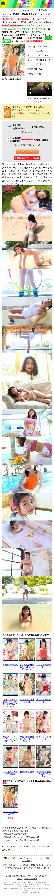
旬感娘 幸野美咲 (10, 664)
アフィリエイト (30, 878)
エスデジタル (22, 34)
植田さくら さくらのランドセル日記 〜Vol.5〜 (10, 739)
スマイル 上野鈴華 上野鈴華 (10, 812)
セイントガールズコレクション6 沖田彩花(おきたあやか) (10, 703)
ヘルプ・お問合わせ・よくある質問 (34, 858)
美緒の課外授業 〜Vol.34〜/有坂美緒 (43, 773)
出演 (31, 46)
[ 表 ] (11, 78)
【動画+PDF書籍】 (34, 38)
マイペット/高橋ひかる (43, 737)
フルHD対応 (41, 59)
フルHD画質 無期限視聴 (21, 140)
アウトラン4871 (22, 31)
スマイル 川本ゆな (43, 700)
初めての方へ (11, 858)
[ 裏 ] (18, 78)
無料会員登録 (27, 861)
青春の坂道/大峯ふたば (27, 700)
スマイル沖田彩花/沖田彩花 (10, 772)
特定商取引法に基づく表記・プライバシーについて (25, 875)
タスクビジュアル (38, 34)
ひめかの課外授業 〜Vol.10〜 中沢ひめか (27, 739)
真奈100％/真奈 (27, 771)
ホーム (5, 10)
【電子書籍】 (17, 38)
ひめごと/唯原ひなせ (43, 665)
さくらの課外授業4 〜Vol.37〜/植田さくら (27, 666)
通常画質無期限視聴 (19, 127)
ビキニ (14, 10)
